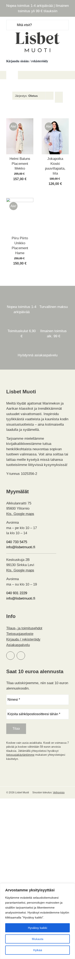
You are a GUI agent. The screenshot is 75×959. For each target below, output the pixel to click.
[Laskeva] (59, 97)
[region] (37, 921)
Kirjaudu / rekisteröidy (23, 639)
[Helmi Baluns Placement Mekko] (19, 121)
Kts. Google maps (20, 514)
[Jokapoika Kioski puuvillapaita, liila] (55, 121)
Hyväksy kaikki (37, 927)
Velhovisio (59, 792)
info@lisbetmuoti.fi (20, 547)
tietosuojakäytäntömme (20, 754)
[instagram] (21, 655)
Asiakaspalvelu (18, 645)
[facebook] (10, 655)
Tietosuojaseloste (19, 634)
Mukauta (37, 939)
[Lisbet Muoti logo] (37, 32)
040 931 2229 (16, 593)
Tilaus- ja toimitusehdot (24, 628)
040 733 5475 (16, 542)
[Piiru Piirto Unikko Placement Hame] (19, 200)
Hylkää (37, 950)
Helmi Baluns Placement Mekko (20, 164)
